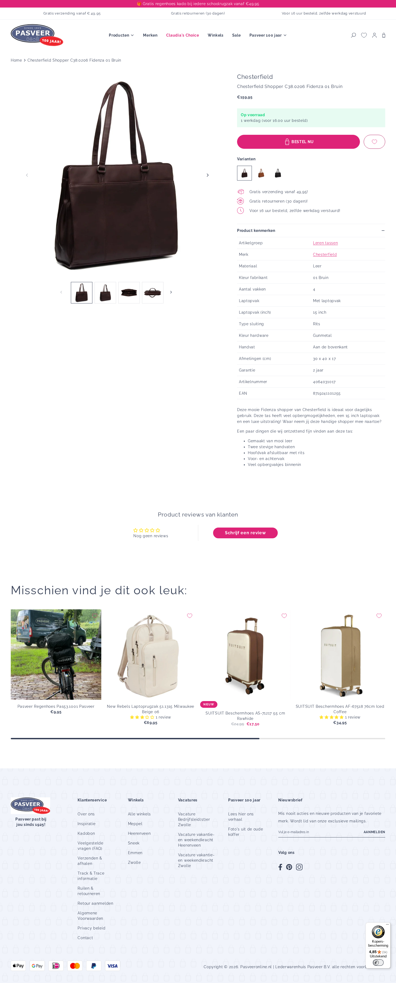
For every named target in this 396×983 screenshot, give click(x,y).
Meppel (135, 824)
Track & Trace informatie (91, 876)
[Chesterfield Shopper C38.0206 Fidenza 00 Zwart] (277, 173)
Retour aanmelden (95, 903)
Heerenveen (139, 833)
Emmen (135, 853)
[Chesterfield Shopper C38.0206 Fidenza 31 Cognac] (261, 173)
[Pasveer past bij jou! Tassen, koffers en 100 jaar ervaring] (38, 35)
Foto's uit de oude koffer (245, 832)
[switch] (378, 962)
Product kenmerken (256, 230)
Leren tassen (325, 243)
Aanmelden (374, 832)
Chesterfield (325, 254)
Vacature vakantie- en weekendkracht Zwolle (196, 860)
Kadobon (86, 833)
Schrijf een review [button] (245, 532)
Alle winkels (139, 814)
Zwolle (134, 862)
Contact (85, 938)
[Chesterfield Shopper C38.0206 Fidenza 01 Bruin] (244, 173)
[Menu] (387, 925)
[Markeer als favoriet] (374, 142)
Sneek (134, 843)
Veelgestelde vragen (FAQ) (90, 846)
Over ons (86, 814)
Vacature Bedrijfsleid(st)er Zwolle (194, 819)
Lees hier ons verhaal (241, 817)
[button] (353, 35)
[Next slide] (207, 175)
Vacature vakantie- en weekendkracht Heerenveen (196, 839)
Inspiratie (86, 824)
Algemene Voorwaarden (90, 916)
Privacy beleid (91, 928)
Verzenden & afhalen (90, 861)
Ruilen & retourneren (89, 891)
